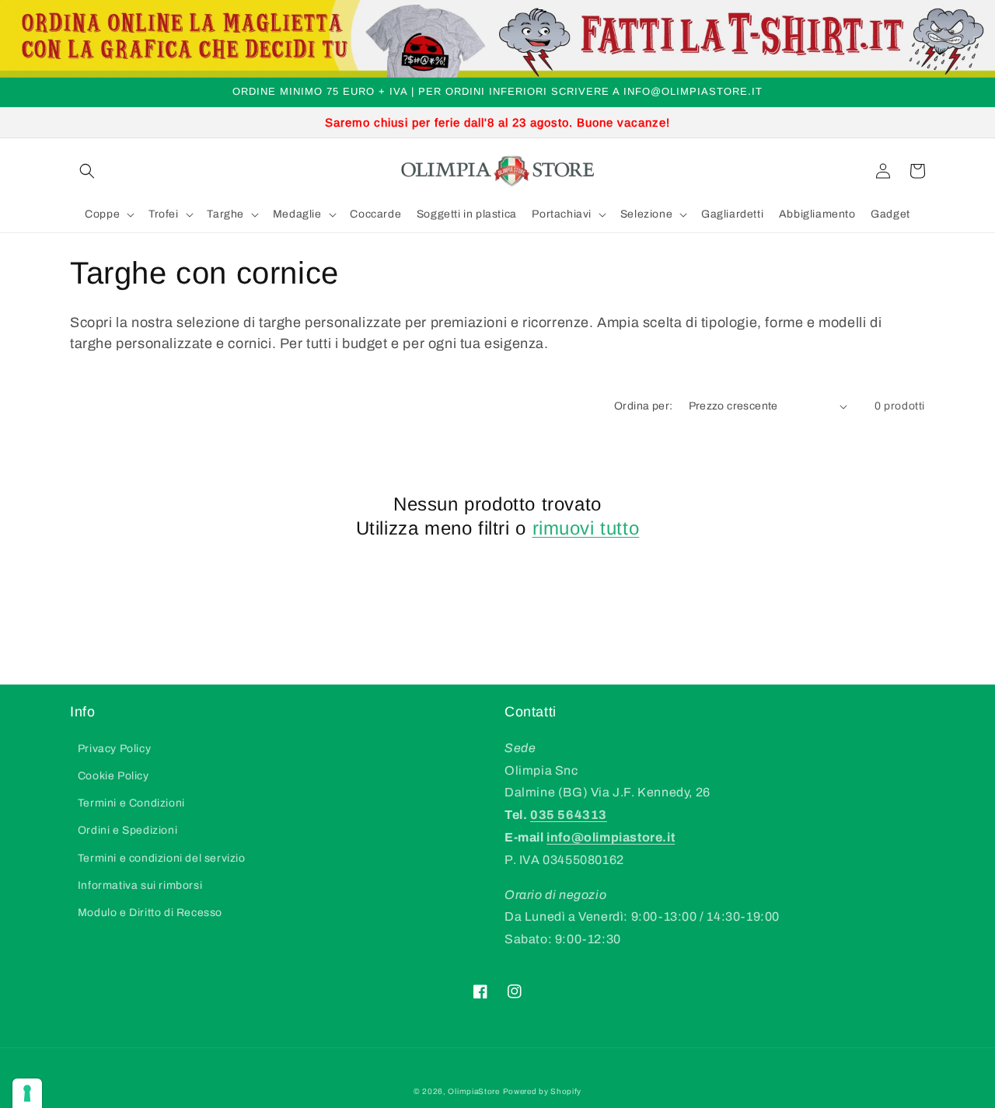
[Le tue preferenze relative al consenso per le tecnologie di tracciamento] (27, 1093)
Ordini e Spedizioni (127, 830)
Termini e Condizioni (131, 803)
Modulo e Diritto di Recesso (150, 912)
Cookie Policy (113, 776)
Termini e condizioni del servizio (162, 858)
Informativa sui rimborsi (140, 885)
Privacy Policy (114, 748)
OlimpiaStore (473, 1091)
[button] (87, 171)
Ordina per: (643, 406)
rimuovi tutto (586, 527)
